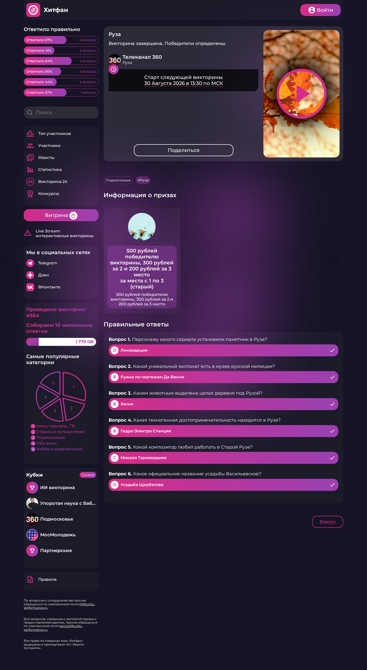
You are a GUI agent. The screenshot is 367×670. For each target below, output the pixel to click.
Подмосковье (118, 180)
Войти (325, 10)
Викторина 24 (47, 181)
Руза (144, 180)
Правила (41, 580)
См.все (88, 475)
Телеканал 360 (142, 57)
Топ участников (48, 134)
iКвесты (40, 158)
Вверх (328, 522)
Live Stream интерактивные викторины (59, 233)
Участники (43, 146)
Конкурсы (42, 194)
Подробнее (61, 263)
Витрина (60, 215)
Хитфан (56, 9)
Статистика (44, 170)
